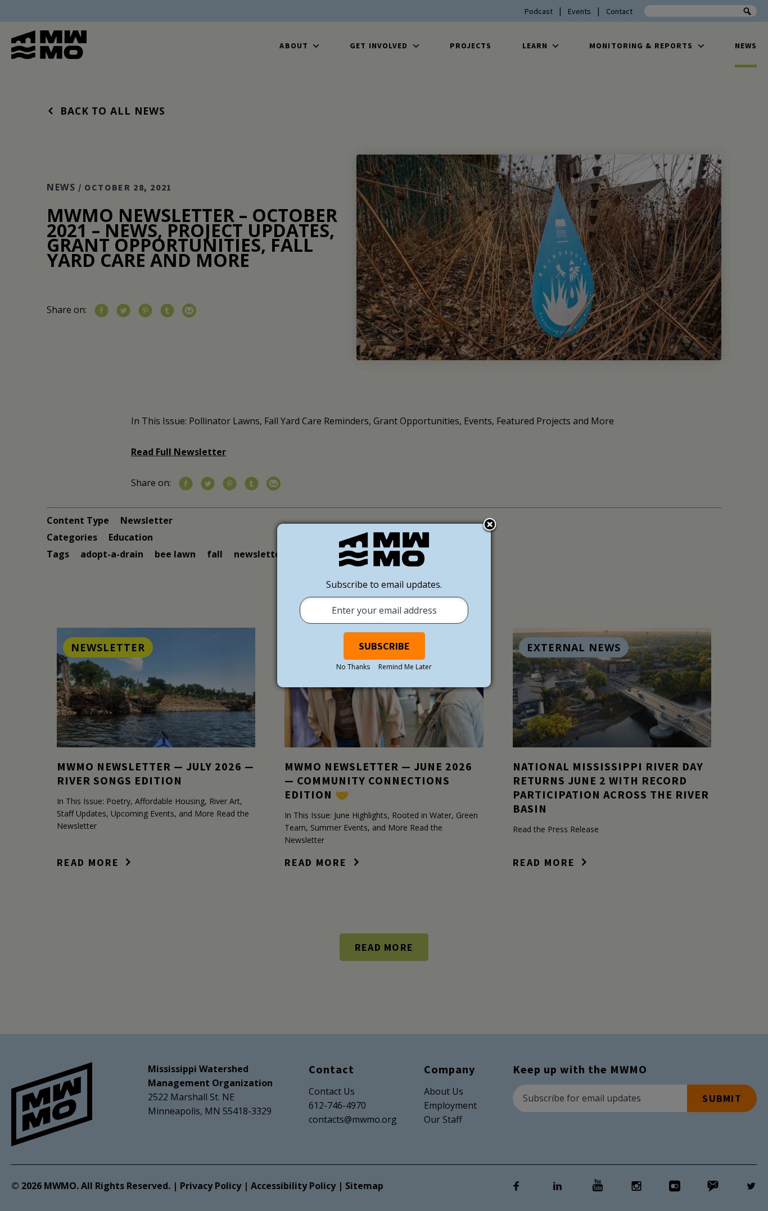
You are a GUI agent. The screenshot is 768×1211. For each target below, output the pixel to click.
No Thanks (353, 667)
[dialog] (384, 605)
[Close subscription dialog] (489, 525)
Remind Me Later (405, 667)
